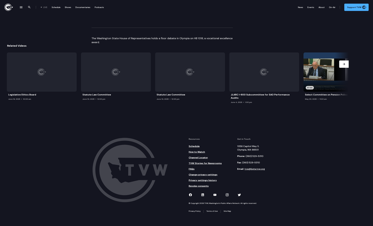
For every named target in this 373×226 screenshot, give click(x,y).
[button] (344, 78)
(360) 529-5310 (254, 156)
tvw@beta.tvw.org (254, 168)
